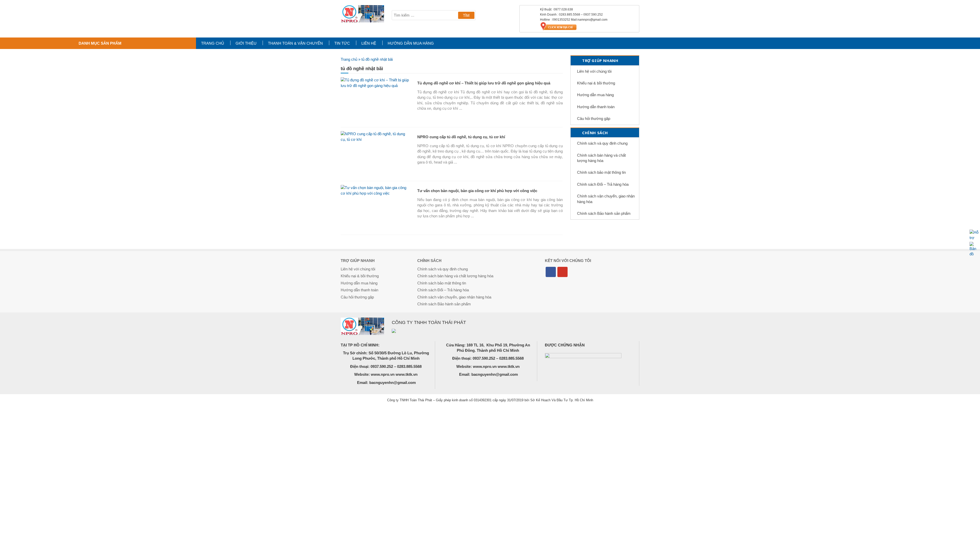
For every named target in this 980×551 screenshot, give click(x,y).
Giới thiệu (246, 43)
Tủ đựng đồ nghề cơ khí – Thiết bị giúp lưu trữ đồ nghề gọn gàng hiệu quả (483, 83)
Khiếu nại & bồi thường (596, 83)
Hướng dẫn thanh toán (596, 107)
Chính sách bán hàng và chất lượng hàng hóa (601, 158)
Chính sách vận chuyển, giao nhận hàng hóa (606, 199)
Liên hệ (368, 43)
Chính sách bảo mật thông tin (601, 172)
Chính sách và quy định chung (602, 143)
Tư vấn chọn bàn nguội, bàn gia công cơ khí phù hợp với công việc (477, 191)
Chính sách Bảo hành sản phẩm (604, 213)
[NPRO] (362, 13)
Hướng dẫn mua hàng (411, 43)
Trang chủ (212, 43)
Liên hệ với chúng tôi (594, 71)
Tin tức (342, 43)
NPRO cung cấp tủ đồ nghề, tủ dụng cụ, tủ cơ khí (461, 137)
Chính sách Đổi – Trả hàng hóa (603, 184)
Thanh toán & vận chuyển (295, 43)
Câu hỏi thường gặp (593, 118)
